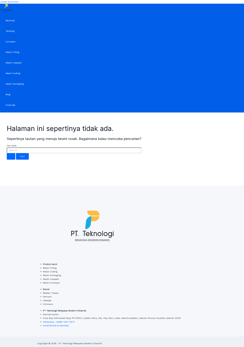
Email (55, 325)
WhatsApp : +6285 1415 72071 (59, 322)
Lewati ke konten (9, 1)
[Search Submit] (11, 156)
